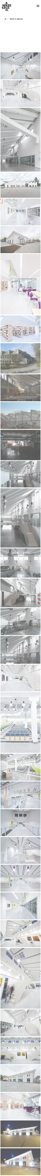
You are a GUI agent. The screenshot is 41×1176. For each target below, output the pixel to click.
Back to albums (16, 19)
